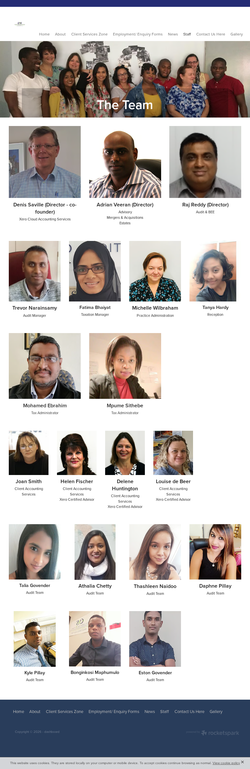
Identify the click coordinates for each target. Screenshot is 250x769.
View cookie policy (226, 763)
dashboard (52, 731)
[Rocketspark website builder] (212, 733)
